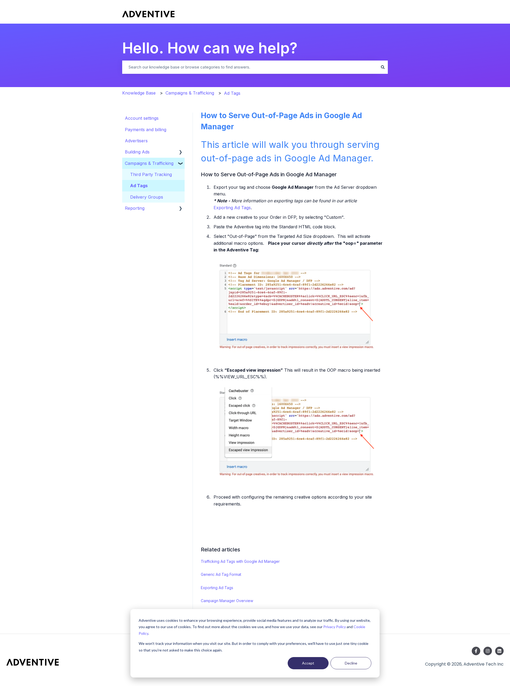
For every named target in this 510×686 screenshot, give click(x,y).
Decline (351, 663)
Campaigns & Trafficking (189, 93)
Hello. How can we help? (210, 48)
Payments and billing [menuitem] (145, 129)
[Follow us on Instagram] (487, 651)
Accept (308, 663)
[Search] (383, 67)
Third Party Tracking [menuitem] (151, 174)
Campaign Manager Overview (227, 600)
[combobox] (250, 67)
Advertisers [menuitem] (136, 140)
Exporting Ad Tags (232, 207)
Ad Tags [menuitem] (139, 185)
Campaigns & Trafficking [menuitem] (149, 163)
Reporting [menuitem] (134, 208)
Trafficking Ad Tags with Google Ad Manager (240, 561)
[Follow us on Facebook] (476, 651)
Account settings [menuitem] (142, 118)
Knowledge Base (139, 93)
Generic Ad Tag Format (221, 574)
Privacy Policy (334, 626)
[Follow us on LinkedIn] (499, 651)
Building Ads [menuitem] (137, 152)
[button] (181, 152)
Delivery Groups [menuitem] (146, 197)
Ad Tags (232, 93)
